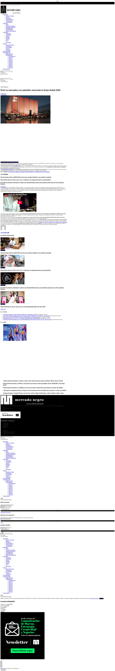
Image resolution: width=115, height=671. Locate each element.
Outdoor (8, 38)
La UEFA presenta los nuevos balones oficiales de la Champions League (20, 314)
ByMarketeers (9, 55)
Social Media (9, 47)
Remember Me (5, 509)
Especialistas (6, 69)
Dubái (16, 165)
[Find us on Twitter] (1, 498)
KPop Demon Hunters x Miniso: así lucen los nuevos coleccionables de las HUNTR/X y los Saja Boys (26, 315)
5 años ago (3, 93)
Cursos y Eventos (10, 16)
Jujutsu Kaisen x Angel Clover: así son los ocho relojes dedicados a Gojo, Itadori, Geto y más (33, 393)
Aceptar (101, 598)
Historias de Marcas (10, 26)
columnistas (60, 405)
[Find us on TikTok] (2, 498)
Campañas (8, 33)
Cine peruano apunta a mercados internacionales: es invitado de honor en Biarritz (29, 171)
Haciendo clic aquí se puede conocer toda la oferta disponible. (52, 222)
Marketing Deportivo (10, 27)
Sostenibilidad (6, 51)
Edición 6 (11, 64)
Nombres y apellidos (6, 604)
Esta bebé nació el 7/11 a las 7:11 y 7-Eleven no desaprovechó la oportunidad (26, 179)
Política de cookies (94, 598)
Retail (7, 24)
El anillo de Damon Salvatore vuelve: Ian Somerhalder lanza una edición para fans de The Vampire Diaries (27, 319)
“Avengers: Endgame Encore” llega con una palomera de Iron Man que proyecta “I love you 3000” (35, 390)
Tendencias (8, 18)
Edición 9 (11, 67)
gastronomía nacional (7, 169)
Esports (8, 48)
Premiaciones (9, 21)
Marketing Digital (10, 45)
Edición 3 (11, 60)
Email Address (4, 605)
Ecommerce (8, 46)
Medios (7, 17)
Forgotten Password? (6, 512)
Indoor (7, 40)
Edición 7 (11, 65)
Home (2, 87)
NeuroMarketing (9, 29)
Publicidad (5, 32)
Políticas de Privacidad (8, 433)
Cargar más (3, 186)
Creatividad (8, 35)
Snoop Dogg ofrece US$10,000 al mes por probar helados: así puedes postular (26, 177)
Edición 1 (11, 57)
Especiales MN (6, 52)
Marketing (5, 23)
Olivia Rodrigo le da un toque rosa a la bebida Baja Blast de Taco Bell (23, 306)
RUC (2, 608)
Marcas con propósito (11, 31)
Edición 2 (11, 59)
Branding (8, 37)
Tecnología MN (5, 232)
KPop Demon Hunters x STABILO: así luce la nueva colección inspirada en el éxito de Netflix (33, 387)
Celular (2, 610)
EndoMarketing (9, 28)
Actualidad (5, 14)
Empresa (3, 607)
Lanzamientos (9, 22)
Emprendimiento (9, 19)
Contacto (5, 430)
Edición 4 (11, 61)
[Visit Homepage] (10, 13)
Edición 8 (11, 66)
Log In (2, 522)
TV (6, 41)
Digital (4, 43)
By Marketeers (12, 56)
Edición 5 (11, 62)
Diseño (7, 36)
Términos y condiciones (8, 431)
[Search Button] (12, 79)
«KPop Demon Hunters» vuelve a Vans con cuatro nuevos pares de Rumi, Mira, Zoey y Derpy (33, 380)
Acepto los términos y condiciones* (10, 668)
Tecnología (8, 50)
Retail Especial (9, 53)
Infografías (8, 42)
